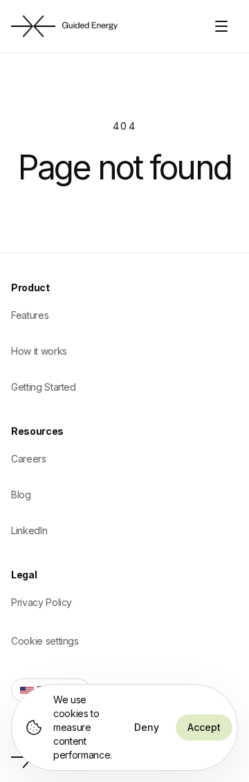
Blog (21, 494)
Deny (146, 727)
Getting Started (43, 387)
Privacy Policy (41, 602)
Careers (28, 459)
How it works (39, 351)
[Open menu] (223, 26)
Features (29, 315)
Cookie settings (45, 641)
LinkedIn (29, 530)
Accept (204, 727)
